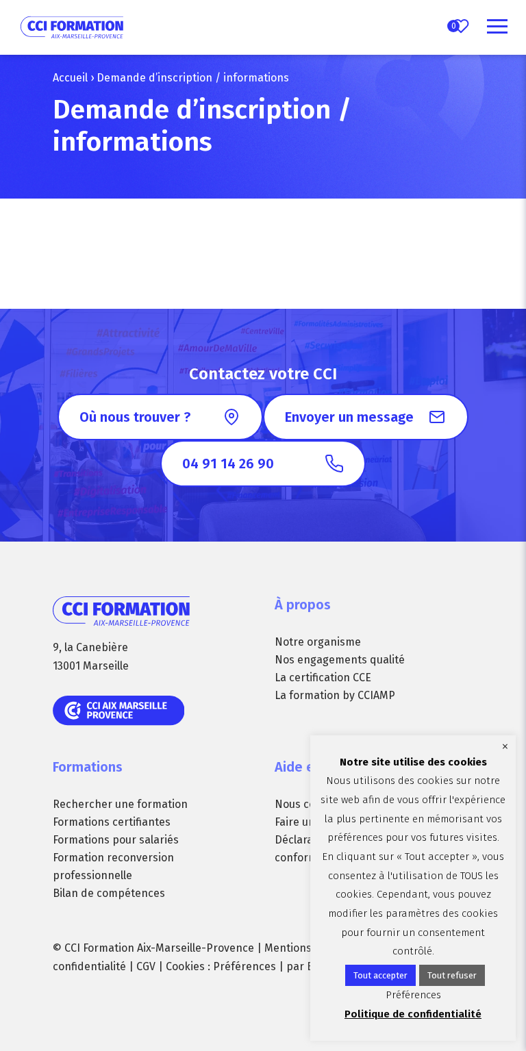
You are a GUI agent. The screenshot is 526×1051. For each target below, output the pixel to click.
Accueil (70, 77)
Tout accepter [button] (380, 975)
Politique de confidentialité (413, 1014)
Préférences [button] (244, 966)
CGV (145, 966)
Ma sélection (453, 26)
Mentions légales (307, 947)
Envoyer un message (349, 417)
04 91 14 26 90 (228, 463)
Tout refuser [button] (452, 975)
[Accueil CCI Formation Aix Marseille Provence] (72, 27)
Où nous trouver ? (134, 417)
